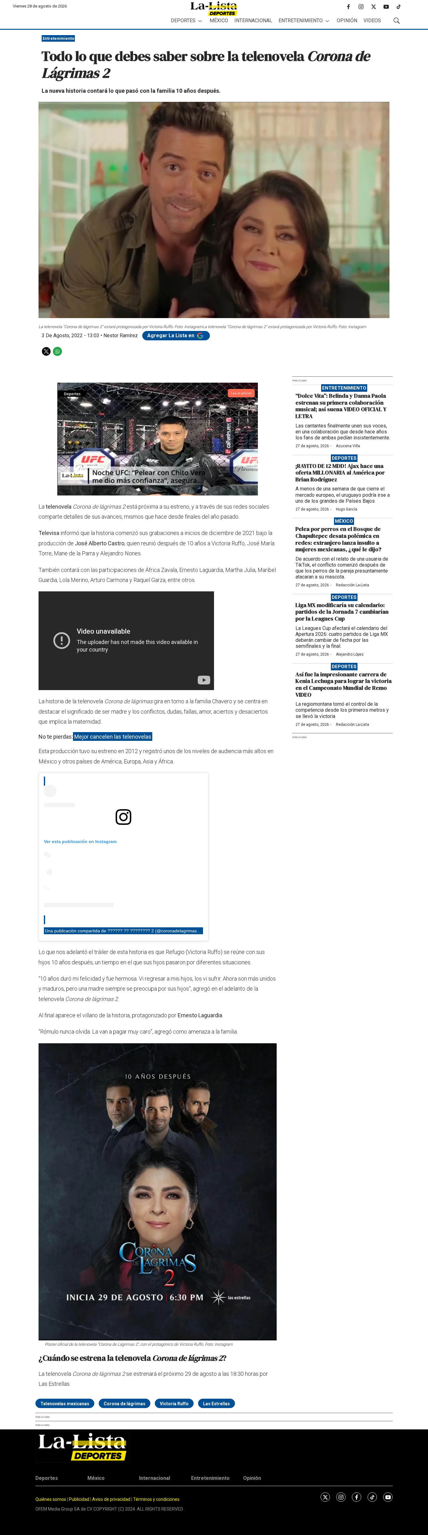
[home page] (214, 8)
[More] (200, 20)
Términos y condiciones (156, 1499)
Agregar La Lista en (171, 335)
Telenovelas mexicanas (64, 1403)
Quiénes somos (50, 1499)
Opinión (347, 21)
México (219, 21)
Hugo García (346, 509)
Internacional (253, 21)
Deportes (183, 21)
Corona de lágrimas (124, 1403)
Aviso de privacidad (111, 1499)
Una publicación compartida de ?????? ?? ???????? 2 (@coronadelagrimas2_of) (126, 930)
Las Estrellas (216, 1403)
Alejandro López (350, 654)
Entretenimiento (301, 21)
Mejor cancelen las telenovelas (112, 736)
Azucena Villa (348, 446)
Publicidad (79, 1499)
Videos (372, 21)
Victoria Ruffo (174, 1403)
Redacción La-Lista (352, 585)
